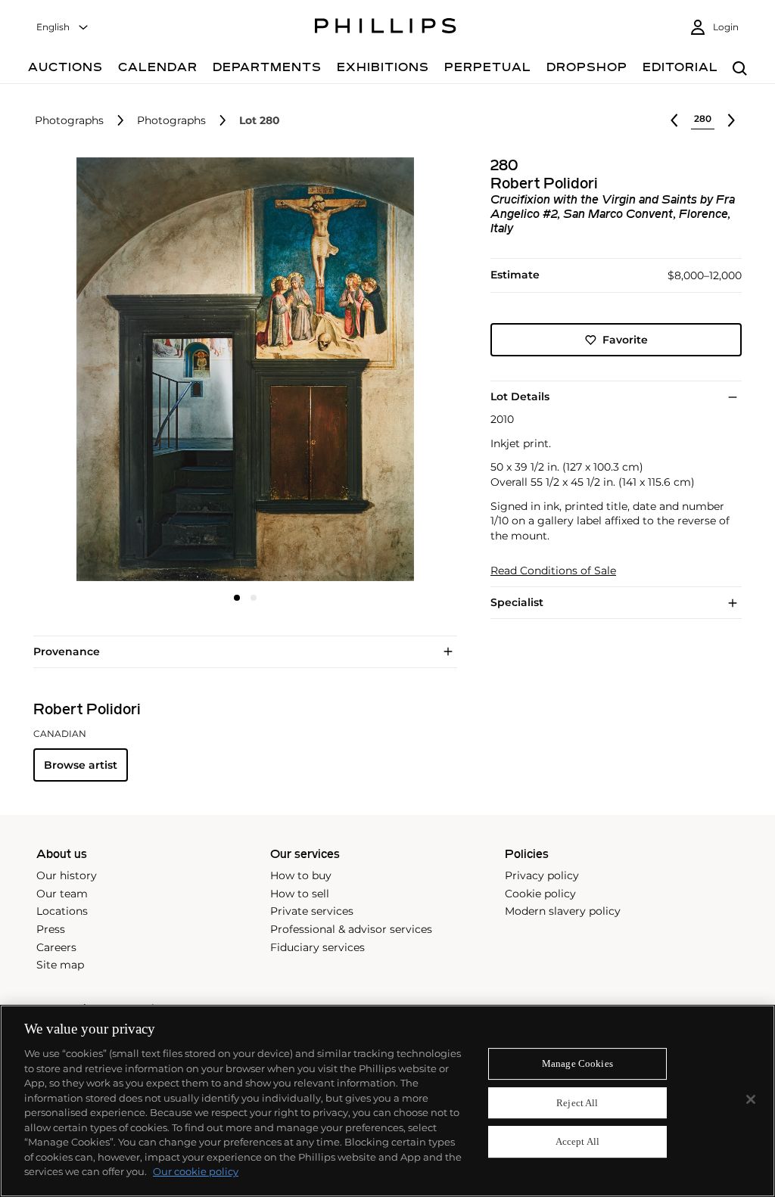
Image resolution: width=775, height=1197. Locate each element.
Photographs (69, 120)
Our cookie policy (195, 1171)
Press (50, 929)
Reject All (577, 1102)
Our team (62, 893)
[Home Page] (385, 28)
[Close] (750, 1099)
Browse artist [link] (80, 765)
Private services (311, 911)
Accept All (577, 1142)
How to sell (299, 893)
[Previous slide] (103, 370)
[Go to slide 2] (253, 598)
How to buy (300, 875)
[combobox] (62, 27)
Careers (56, 947)
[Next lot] (731, 120)
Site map (60, 965)
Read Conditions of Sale (553, 570)
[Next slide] (386, 370)
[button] (240, 369)
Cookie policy (540, 893)
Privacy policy (542, 875)
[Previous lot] (674, 120)
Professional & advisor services (351, 929)
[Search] (740, 69)
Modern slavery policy (563, 911)
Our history (66, 875)
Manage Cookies (577, 1063)
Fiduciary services (317, 947)
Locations (62, 911)
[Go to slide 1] (237, 598)
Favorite (625, 340)
